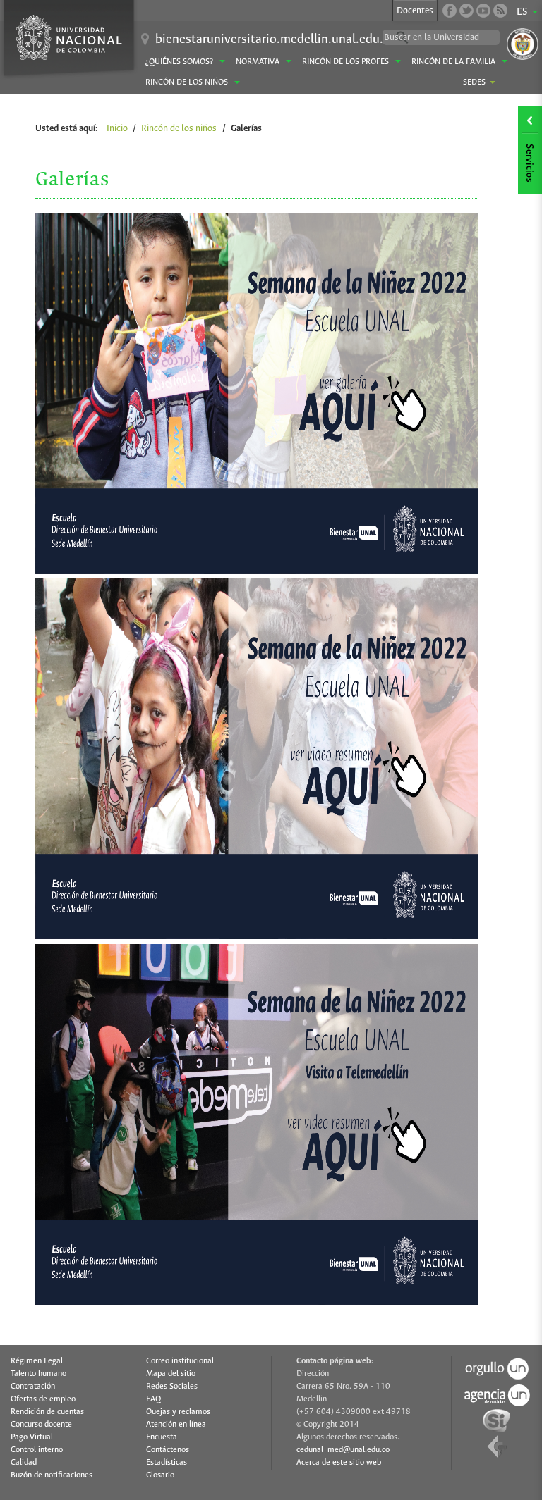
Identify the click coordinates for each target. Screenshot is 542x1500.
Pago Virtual (32, 1437)
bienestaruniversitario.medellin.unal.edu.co (275, 39)
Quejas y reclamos (178, 1412)
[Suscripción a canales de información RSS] (500, 11)
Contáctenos (167, 1450)
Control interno (37, 1450)
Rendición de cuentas (47, 1412)
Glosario (160, 1475)
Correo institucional (180, 1361)
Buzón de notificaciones (51, 1475)
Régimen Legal (37, 1361)
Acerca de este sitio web (338, 1462)
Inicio (117, 128)
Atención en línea (176, 1424)
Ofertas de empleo (43, 1399)
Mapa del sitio (170, 1374)
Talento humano (38, 1374)
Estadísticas (166, 1462)
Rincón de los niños (179, 128)
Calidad (24, 1462)
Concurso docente (41, 1424)
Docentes (415, 11)
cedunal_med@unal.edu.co (343, 1450)
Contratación (33, 1386)
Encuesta (161, 1437)
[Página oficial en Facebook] (449, 11)
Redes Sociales (172, 1386)
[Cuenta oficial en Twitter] (466, 11)
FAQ (153, 1399)
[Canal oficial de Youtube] (483, 11)
